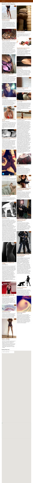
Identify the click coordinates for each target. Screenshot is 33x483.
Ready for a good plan (6, 195)
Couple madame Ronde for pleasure (22, 165)
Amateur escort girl (21, 31)
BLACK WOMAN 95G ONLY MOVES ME (22, 68)
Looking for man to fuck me (22, 87)
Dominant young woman (22, 287)
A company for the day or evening (24, 119)
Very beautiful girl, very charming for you (8, 120)
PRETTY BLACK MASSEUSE (7, 74)
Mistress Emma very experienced (8, 39)
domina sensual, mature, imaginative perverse (22, 220)
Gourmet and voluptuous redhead (9, 137)
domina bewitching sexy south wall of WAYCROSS (23, 255)
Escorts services (4, 2)
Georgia (13, 2)
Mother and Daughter (21, 312)
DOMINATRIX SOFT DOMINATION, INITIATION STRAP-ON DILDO (24, 189)
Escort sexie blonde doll (22, 100)
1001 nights (4, 217)
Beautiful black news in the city (23, 48)
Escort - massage (5, 338)
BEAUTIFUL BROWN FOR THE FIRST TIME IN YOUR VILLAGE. (8, 295)
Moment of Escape (6, 19)
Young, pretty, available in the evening (8, 263)
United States (9, 2)
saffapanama (4, 97)
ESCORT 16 (3, 1)
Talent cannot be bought (7, 176)
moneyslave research (6, 311)
